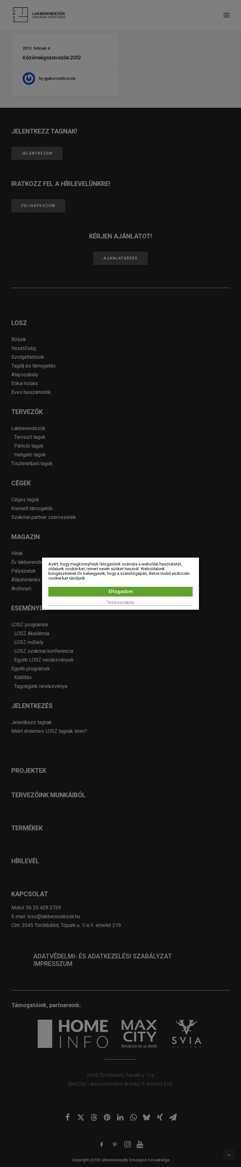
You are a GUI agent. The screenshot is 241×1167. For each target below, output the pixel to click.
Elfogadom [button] (121, 591)
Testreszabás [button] (120, 602)
